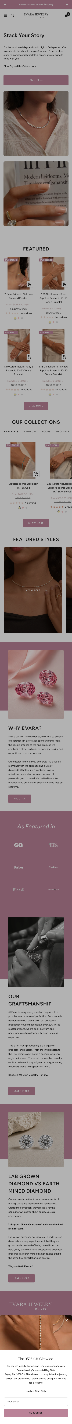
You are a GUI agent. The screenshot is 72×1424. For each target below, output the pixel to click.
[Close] (66, 1320)
